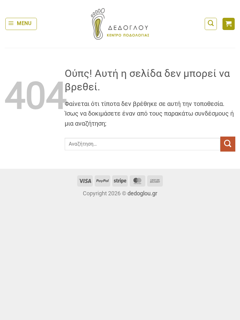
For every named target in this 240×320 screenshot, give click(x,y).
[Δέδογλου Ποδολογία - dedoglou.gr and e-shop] (120, 23)
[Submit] (227, 144)
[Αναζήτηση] (211, 24)
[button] (21, 24)
